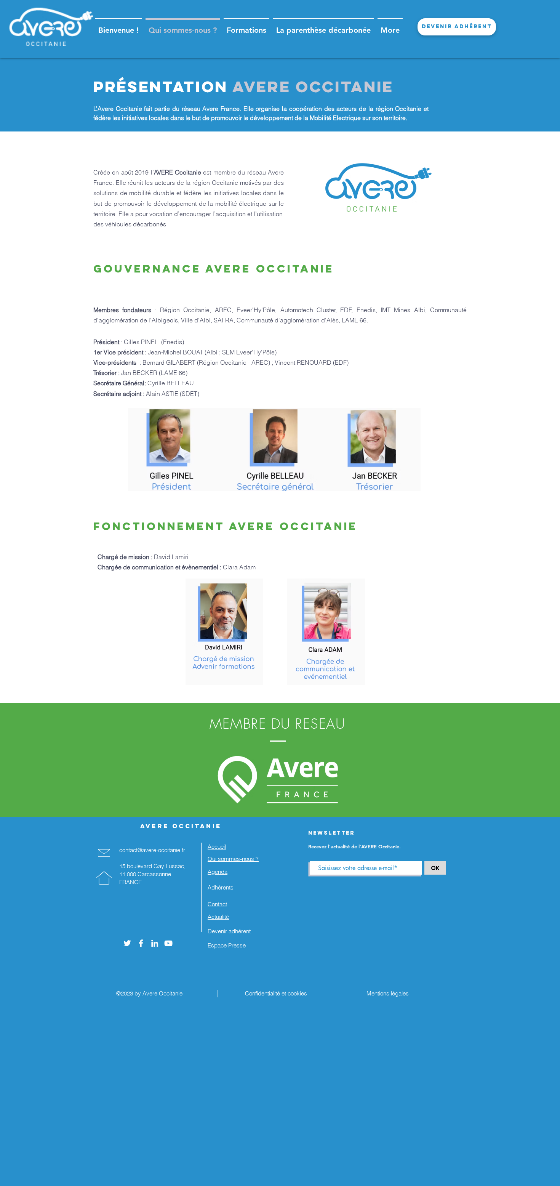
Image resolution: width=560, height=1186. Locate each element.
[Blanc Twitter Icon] (127, 943)
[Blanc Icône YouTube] (168, 943)
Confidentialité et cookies (274, 993)
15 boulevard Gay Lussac (151, 866)
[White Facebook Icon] (141, 943)
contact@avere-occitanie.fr (152, 850)
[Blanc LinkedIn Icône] (155, 943)
